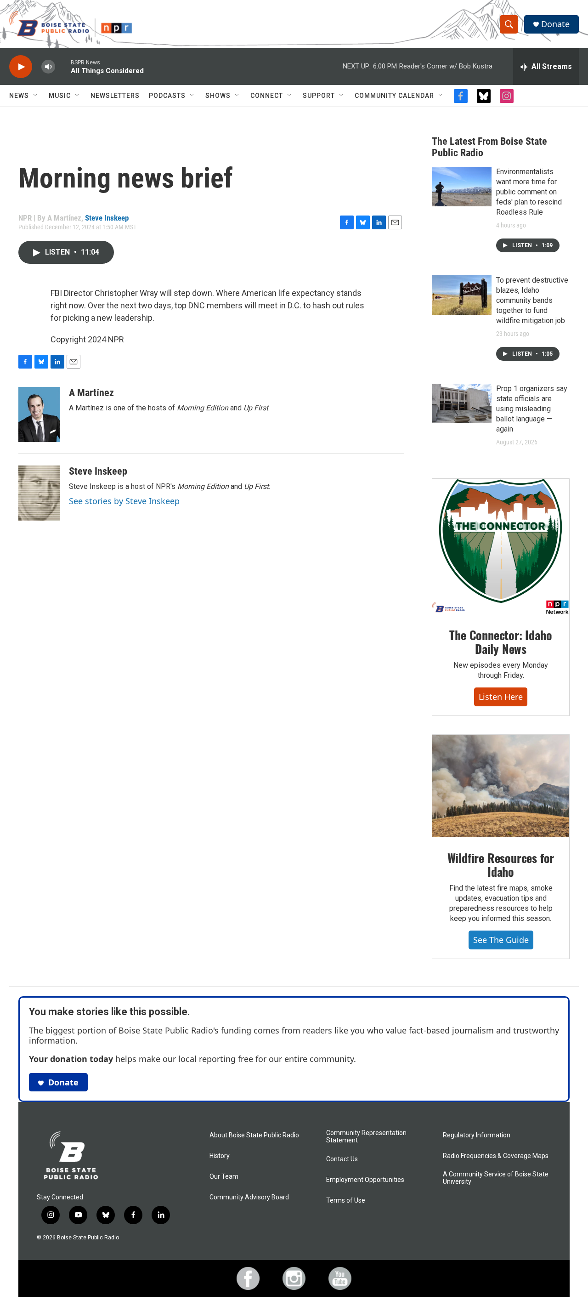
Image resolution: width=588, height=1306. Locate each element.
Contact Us (342, 1159)
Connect (266, 95)
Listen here (501, 696)
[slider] (63, 66)
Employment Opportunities (365, 1179)
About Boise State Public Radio (254, 1135)
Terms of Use (345, 1200)
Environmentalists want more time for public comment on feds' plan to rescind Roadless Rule (529, 191)
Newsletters (115, 95)
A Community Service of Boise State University (495, 1178)
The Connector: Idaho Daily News (500, 642)
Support (319, 95)
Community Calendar (394, 95)
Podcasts (167, 95)
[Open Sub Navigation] (36, 95)
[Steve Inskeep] (39, 493)
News (19, 95)
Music (60, 95)
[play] (20, 67)
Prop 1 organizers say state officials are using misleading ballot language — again (531, 408)
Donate (555, 24)
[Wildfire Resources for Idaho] (500, 786)
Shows (218, 95)
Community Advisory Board (249, 1197)
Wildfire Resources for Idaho (500, 864)
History (219, 1156)
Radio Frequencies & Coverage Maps (495, 1156)
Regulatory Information (476, 1135)
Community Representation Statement (366, 1137)
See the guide (501, 939)
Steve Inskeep (107, 217)
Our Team (223, 1176)
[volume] (48, 67)
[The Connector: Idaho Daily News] (500, 547)
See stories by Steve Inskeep (124, 500)
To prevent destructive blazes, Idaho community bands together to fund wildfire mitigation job (532, 300)
